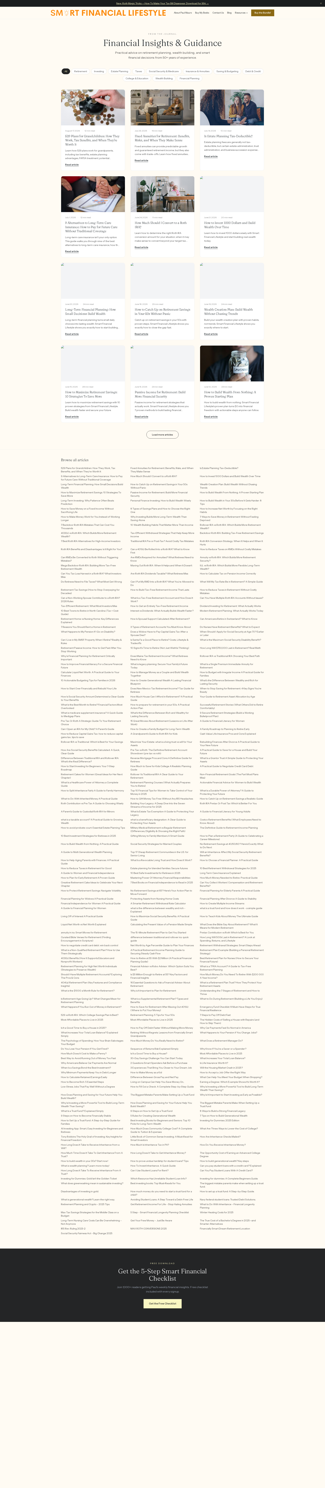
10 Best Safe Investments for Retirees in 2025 (155, 873)
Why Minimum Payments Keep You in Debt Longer (88, 1072)
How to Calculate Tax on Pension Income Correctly (228, 573)
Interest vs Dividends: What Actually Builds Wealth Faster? (162, 610)
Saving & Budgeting (227, 71)
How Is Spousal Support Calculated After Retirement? (160, 618)
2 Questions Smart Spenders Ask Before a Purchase (159, 1062)
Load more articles (162, 434)
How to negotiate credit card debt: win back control (89, 945)
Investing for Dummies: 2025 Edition (219, 1120)
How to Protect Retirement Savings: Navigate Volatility (91, 890)
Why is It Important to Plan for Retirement (153, 990)
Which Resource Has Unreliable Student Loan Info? (159, 1178)
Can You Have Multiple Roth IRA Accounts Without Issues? (231, 597)
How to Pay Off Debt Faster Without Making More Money (162, 1027)
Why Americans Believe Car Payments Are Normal (88, 1062)
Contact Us (218, 12)
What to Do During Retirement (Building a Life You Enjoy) (231, 998)
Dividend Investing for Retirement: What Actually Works (230, 606)
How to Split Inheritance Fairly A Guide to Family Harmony (92, 790)
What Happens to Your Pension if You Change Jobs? (228, 1032)
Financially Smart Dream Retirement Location (225, 1228)
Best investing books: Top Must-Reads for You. (156, 1183)
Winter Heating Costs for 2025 (216, 1212)
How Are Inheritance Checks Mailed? (220, 1136)
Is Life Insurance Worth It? (214, 1062)
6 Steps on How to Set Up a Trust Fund (151, 1110)
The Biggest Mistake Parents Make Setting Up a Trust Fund (162, 1094)
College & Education (137, 78)
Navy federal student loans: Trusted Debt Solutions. (228, 1199)
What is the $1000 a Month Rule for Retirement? (87, 990)
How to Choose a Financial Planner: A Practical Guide (229, 860)
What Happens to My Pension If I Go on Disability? (88, 631)
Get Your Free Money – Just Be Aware (151, 1220)
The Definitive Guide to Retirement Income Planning (229, 827)
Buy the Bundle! (263, 12)
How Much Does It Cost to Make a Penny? (83, 1053)
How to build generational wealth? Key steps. (224, 1161)
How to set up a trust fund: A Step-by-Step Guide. (227, 1191)
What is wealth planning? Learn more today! (85, 1165)
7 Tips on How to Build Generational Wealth (223, 1115)
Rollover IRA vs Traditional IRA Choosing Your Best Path (230, 656)
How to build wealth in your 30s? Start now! (84, 1161)
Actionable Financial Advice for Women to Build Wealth (230, 782)
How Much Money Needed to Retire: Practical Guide (229, 877)
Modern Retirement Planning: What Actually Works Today (231, 610)
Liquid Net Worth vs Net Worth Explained (83, 924)
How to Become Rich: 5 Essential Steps (82, 1081)
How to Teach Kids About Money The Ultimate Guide (229, 916)
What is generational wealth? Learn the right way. (88, 1199)
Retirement (80, 71)
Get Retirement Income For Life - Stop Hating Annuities (161, 1204)
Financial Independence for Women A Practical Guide (91, 903)
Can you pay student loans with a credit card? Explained (230, 1165)
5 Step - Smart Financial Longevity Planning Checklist (160, 1212)
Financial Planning (189, 78)
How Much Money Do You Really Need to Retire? (157, 1040)
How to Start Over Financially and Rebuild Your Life (89, 688)
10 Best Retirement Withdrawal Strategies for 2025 (228, 868)
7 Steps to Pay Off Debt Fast (215, 1015)
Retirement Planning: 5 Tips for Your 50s (153, 1015)
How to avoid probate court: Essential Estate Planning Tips (93, 827)
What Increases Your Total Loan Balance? (222, 1058)
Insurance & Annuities (197, 71)
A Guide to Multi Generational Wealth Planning (86, 852)
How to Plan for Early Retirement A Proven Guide (88, 877)
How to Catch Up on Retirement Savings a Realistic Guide (231, 798)
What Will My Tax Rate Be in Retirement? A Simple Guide (231, 581)
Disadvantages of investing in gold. (80, 1191)
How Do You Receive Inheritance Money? (223, 1144)
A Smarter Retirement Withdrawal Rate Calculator (158, 903)
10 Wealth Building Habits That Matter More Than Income (162, 524)
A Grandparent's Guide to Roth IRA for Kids (154, 733)
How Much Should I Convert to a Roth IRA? (154, 476)
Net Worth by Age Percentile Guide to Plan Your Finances (162, 945)
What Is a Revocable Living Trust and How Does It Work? (161, 860)
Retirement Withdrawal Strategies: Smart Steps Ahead (230, 945)
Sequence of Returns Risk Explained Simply (154, 1048)
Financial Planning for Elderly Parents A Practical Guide (230, 890)
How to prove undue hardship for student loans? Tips (159, 1161)
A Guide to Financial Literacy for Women (222, 720)
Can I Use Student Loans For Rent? (149, 1170)
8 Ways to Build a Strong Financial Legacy (222, 1110)
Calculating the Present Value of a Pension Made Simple (161, 924)
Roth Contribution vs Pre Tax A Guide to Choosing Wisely (92, 803)
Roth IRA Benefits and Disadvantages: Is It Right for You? (91, 549)
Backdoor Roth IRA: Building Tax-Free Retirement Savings (232, 533)
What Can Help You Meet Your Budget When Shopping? (231, 1077)
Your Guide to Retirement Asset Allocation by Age (227, 696)
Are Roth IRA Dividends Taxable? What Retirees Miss (159, 573)
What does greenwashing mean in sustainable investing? (92, 1183)
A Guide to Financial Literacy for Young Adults (225, 811)
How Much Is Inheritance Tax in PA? (150, 1144)
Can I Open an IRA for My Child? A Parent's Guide (87, 729)
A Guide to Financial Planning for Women (83, 908)
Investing (99, 71)
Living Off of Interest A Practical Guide (82, 916)
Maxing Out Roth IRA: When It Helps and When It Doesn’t (161, 565)
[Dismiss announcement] (321, 3)
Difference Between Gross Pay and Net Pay (154, 1077)
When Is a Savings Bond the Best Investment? (86, 1067)
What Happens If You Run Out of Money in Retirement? (91, 1006)
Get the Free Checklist (162, 1303)
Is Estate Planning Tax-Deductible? (219, 468)
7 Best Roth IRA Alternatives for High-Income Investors (90, 541)
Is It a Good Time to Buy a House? (149, 1053)
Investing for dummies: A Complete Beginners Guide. (229, 1178)
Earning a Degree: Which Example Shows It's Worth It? (230, 1081)
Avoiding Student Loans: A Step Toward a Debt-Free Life (162, 1199)
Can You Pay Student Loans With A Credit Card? (226, 1170)
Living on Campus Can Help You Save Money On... (157, 1081)
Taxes (138, 71)
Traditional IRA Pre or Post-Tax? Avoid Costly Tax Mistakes (162, 541)
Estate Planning (119, 71)
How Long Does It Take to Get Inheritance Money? (158, 1152)
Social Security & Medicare (164, 71)
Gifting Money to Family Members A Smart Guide (157, 835)
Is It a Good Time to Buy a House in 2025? (83, 1027)
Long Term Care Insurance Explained (220, 873)
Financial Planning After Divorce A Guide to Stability (228, 898)
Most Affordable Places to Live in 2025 (82, 1019)
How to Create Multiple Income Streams (222, 903)
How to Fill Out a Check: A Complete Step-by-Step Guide (162, 1086)
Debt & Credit (253, 71)
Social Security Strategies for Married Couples (156, 843)
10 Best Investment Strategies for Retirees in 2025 (88, 835)
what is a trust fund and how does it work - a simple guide (231, 908)
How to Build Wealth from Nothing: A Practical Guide (90, 843)
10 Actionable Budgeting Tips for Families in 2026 (88, 680)
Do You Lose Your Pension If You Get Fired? (85, 1048)
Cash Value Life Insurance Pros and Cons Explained (228, 733)
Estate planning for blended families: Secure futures (159, 868)
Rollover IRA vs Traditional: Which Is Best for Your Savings (92, 741)
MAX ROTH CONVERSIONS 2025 (149, 1228)
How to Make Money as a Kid (146, 1072)
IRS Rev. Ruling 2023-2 (73, 1228)
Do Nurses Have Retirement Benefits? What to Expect (230, 626)
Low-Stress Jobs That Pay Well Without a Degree (88, 1086)
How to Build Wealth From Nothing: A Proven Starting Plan (232, 492)
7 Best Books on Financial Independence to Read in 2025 (162, 882)
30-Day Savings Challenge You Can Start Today (157, 1058)
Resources (240, 12)
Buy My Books (202, 12)
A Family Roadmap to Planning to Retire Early (225, 729)
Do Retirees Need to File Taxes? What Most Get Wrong (91, 581)
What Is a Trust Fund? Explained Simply (82, 1110)
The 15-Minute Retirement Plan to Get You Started (158, 932)
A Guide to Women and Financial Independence (87, 873)
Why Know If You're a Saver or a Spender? (223, 1048)
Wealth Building (164, 78)
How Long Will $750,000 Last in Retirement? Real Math (230, 647)
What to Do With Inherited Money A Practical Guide (89, 798)
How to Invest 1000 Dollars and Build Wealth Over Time (230, 476)
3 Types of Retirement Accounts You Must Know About (161, 626)
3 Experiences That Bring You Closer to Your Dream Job (161, 1067)
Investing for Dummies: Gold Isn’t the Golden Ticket (89, 1178)
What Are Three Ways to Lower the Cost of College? (229, 1128)
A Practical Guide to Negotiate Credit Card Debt (226, 766)
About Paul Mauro (183, 12)
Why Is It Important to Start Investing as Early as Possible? (231, 1094)
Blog (229, 12)
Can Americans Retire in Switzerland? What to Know (228, 618)
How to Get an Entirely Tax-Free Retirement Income (159, 606)
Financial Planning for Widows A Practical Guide (87, 898)
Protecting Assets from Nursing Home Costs (155, 898)
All (65, 71)
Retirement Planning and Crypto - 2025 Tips (85, 1204)
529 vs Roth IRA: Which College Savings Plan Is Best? (89, 1015)
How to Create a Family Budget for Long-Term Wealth (160, 729)
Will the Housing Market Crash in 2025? (221, 1067)
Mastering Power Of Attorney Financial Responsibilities (160, 877)
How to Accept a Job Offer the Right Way (223, 1072)
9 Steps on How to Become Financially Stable (86, 1115)
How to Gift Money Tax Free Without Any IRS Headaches (162, 798)
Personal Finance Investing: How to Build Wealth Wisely (161, 500)
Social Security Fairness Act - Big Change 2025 (86, 1233)
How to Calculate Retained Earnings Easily (84, 1077)
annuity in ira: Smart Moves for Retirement (84, 932)
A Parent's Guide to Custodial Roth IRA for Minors (87, 811)
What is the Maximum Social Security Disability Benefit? (230, 639)
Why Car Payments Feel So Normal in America (225, 1027)
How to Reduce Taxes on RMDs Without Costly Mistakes (230, 549)
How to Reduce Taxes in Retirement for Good (86, 868)
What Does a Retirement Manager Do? (221, 1040)
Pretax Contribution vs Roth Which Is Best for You (227, 932)
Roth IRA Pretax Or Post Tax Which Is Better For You (228, 803)
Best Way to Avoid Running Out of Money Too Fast (88, 1058)
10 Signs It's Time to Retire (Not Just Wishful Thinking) (160, 647)
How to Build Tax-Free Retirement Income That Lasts (160, 589)
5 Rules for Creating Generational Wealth (153, 1115)
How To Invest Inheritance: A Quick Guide (153, 1165)
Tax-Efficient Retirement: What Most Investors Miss (89, 606)
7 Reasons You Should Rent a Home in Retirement (88, 626)
